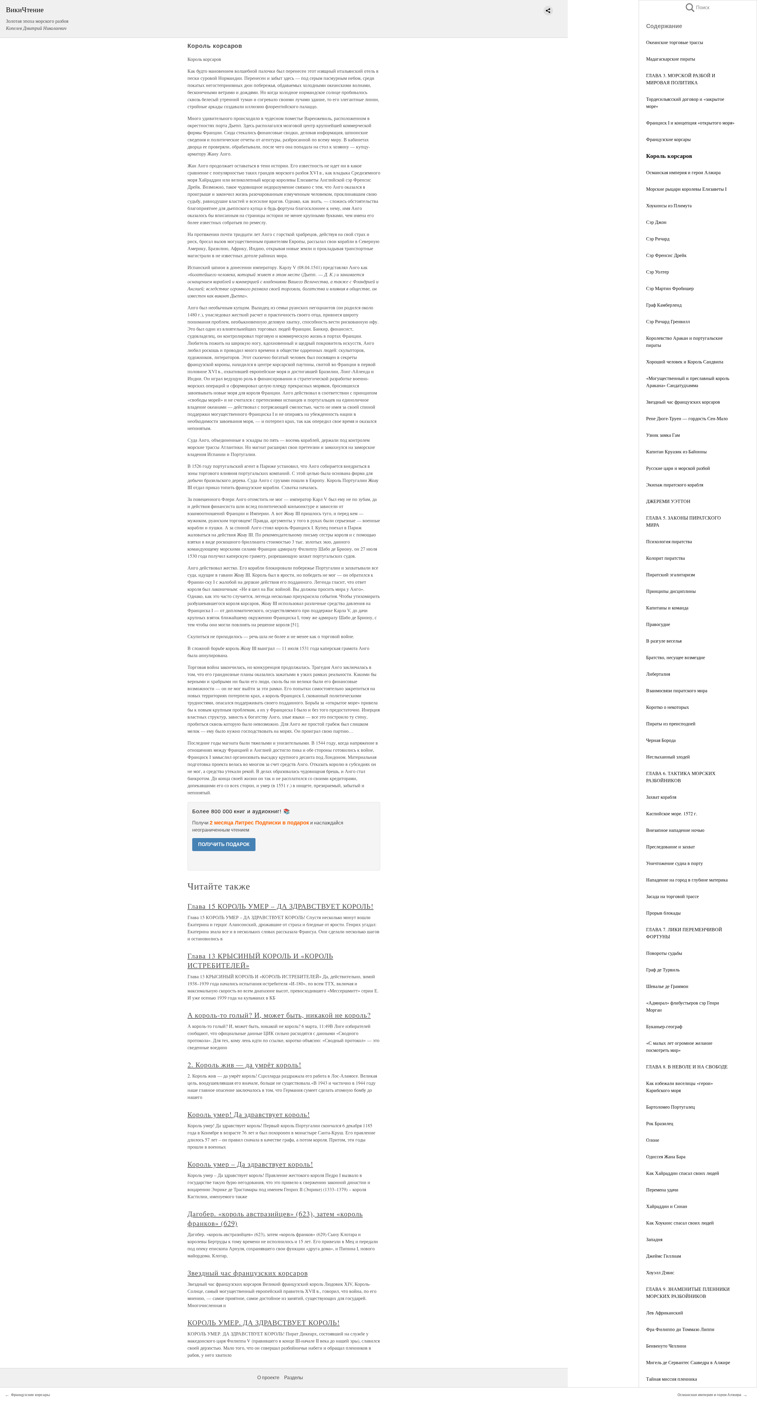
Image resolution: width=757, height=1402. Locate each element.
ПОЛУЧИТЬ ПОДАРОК (224, 844)
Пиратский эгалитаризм (670, 574)
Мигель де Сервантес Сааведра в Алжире (688, 1362)
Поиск (697, 7)
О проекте (268, 1377)
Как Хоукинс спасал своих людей (680, 1223)
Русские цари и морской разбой (678, 468)
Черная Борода (661, 740)
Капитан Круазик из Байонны (676, 451)
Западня (654, 1239)
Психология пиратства (669, 541)
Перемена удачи (662, 1189)
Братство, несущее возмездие (675, 657)
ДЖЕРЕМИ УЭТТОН (668, 501)
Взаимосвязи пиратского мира (676, 690)
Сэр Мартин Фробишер (670, 288)
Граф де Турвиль (663, 969)
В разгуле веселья (664, 641)
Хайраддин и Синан (666, 1206)
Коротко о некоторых (667, 707)
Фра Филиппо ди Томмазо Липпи (680, 1329)
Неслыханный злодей (668, 756)
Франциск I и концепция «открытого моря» (690, 122)
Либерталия (658, 674)
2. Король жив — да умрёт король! (244, 1064)
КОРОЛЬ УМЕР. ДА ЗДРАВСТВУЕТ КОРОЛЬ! (263, 1322)
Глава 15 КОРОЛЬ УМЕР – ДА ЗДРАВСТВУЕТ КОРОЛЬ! (280, 906)
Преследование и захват (670, 846)
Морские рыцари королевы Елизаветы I (686, 189)
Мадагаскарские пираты (670, 59)
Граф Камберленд (664, 305)
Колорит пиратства (665, 558)
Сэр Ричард (657, 238)
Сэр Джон (656, 222)
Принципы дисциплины (671, 591)
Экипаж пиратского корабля (674, 484)
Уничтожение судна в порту (674, 863)
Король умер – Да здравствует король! (250, 1164)
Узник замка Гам (663, 435)
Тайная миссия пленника (671, 1379)
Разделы (293, 1377)
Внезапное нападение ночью (675, 830)
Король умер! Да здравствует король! (248, 1114)
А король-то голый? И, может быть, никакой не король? (279, 1015)
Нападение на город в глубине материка (687, 880)
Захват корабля (661, 797)
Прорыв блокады (663, 913)
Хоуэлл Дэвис (660, 1272)
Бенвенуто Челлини (666, 1346)
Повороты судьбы (664, 953)
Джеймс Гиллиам (663, 1256)
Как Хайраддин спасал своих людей (682, 1173)
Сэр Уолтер (657, 272)
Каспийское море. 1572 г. (671, 813)
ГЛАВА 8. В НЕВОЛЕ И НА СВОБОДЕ (687, 1066)
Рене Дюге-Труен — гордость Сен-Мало (687, 418)
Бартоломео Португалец (670, 1107)
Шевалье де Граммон (667, 986)
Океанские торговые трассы (674, 42)
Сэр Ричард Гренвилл (668, 321)
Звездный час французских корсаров (683, 402)
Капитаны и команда (667, 607)
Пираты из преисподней (670, 723)
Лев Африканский (664, 1312)
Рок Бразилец (659, 1123)
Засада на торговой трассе (672, 896)
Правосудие (658, 624)
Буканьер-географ (664, 1026)
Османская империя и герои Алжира (683, 172)
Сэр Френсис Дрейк (666, 255)
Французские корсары (668, 139)
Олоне (652, 1140)
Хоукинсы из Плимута (669, 205)
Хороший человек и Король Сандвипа (684, 361)
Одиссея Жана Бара (665, 1156)
